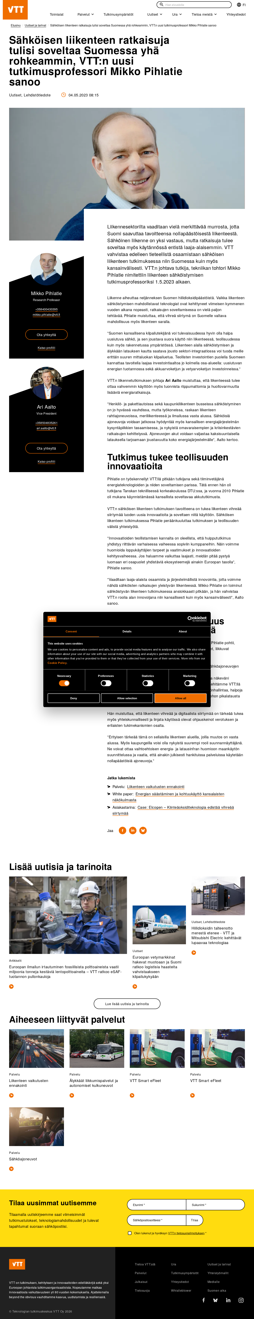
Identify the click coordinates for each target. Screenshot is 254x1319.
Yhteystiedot (236, 14)
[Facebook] (122, 830)
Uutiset (152, 14)
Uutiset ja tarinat (219, 1264)
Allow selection (127, 698)
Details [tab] (127, 631)
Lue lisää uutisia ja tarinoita (127, 1003)
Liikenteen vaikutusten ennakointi (155, 786)
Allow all (180, 698)
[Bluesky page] (215, 1301)
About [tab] (183, 631)
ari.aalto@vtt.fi (46, 428)
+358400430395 (46, 309)
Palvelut (84, 14)
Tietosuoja (142, 1290)
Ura (175, 14)
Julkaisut (141, 1282)
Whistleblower (181, 1290)
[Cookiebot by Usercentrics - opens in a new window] (190, 619)
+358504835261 (46, 423)
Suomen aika (217, 1290)
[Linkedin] (132, 830)
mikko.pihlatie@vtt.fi (46, 314)
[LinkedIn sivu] (228, 1300)
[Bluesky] (143, 830)
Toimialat (57, 14)
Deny (73, 698)
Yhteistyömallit (218, 1273)
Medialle (214, 1282)
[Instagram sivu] (241, 1301)
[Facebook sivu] (203, 1301)
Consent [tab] (71, 631)
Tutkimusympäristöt (118, 14)
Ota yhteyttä (46, 334)
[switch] (106, 683)
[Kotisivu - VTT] (15, 10)
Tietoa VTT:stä (145, 1264)
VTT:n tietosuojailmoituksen (186, 1233)
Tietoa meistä (202, 14)
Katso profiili (46, 348)
